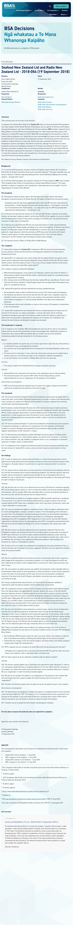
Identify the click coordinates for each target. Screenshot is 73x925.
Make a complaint (61, 6)
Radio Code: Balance (44, 107)
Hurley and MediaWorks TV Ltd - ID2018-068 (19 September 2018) (31, 822)
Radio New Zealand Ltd (45, 97)
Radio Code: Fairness (45, 102)
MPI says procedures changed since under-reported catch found (24, 799)
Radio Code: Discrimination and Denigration (52, 104)
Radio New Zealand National (10, 102)
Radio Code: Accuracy (45, 109)
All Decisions (8, 62)
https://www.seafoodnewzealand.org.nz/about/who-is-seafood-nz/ (25, 791)
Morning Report (6, 97)
